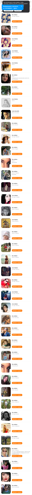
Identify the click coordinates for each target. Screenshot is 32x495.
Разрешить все (8, 10)
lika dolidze (14, 14)
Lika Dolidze (15, 39)
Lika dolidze (15, 195)
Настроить (18, 10)
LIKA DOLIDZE (15, 111)
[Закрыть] (21, 6)
